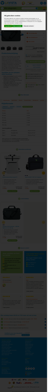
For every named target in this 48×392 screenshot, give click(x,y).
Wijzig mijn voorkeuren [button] (29, 26)
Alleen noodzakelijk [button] (17, 26)
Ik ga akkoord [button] (8, 26)
